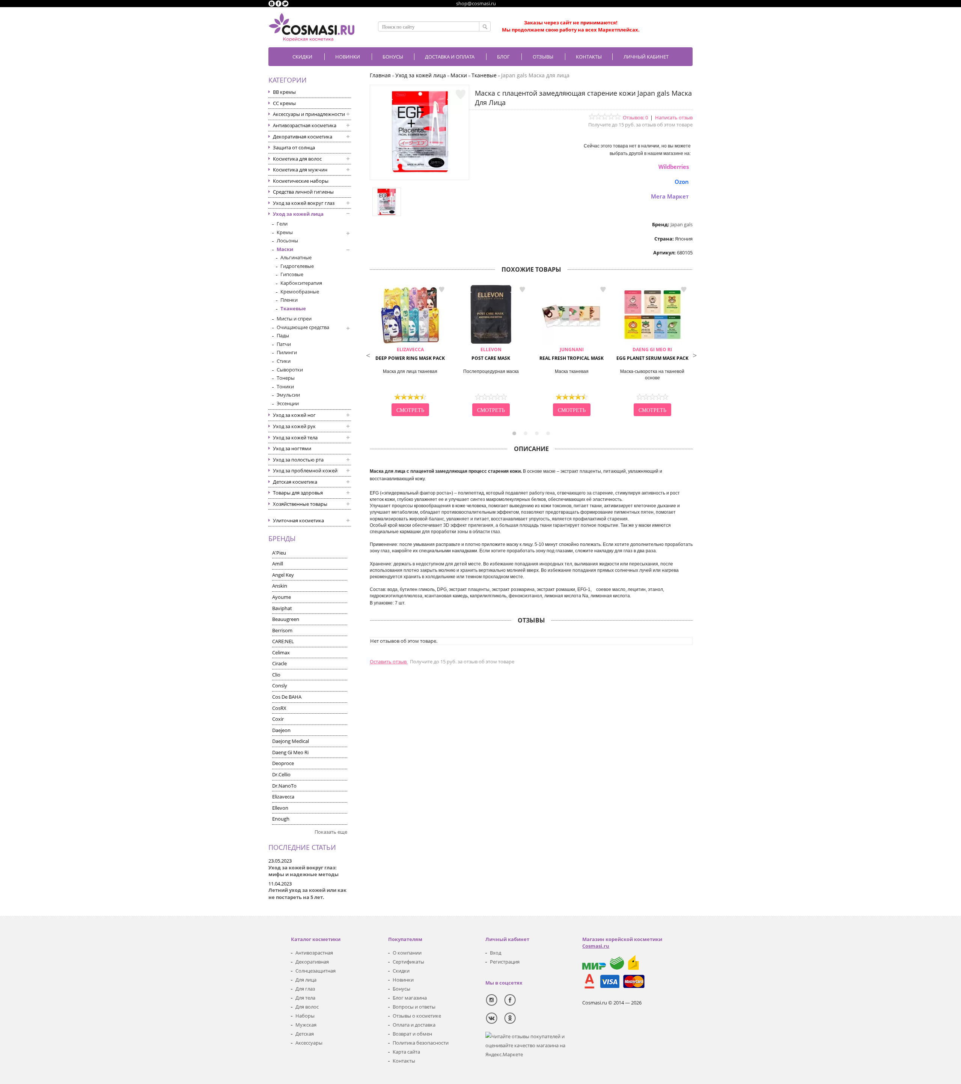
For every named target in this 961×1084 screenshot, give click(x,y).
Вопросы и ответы (414, 1006)
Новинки (347, 56)
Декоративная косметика (302, 136)
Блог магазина (410, 997)
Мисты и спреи (294, 318)
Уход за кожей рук (294, 426)
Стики (284, 361)
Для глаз (305, 988)
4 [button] (548, 433)
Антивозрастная (314, 952)
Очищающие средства (303, 327)
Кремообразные (299, 291)
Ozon (682, 181)
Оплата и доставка (414, 1024)
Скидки (302, 56)
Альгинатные (296, 257)
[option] (410, 351)
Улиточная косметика (298, 520)
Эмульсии (288, 394)
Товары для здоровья (298, 492)
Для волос (307, 1006)
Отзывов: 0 (635, 117)
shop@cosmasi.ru (476, 3)
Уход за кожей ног (294, 415)
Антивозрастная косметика (304, 125)
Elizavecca (283, 796)
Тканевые (293, 308)
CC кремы (284, 103)
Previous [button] (367, 354)
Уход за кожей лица (298, 213)
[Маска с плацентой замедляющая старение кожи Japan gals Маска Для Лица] (419, 172)
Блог (503, 56)
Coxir (278, 719)
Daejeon (281, 730)
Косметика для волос (297, 158)
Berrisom (282, 630)
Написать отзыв (674, 117)
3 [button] (537, 433)
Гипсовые (291, 274)
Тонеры (286, 377)
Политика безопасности (421, 1042)
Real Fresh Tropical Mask (571, 353)
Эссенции (288, 403)
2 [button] (525, 433)
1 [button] (514, 433)
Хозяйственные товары (300, 504)
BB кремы (284, 92)
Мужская (305, 1024)
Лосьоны (287, 240)
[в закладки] (460, 94)
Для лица (305, 979)
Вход (495, 952)
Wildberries (673, 166)
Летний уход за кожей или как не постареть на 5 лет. (307, 894)
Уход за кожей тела (295, 437)
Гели (282, 223)
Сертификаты (408, 961)
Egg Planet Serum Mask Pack (652, 353)
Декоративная (312, 961)
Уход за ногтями (292, 448)
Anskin (279, 585)
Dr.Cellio (281, 774)
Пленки (289, 299)
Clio (276, 674)
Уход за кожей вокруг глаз (303, 203)
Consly (279, 685)
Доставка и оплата (449, 56)
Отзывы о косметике (417, 1015)
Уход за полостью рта (298, 459)
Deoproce (283, 763)
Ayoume (281, 597)
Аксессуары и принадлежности (309, 114)
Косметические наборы (300, 180)
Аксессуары (308, 1042)
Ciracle (279, 663)
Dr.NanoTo (284, 785)
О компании (407, 952)
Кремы (285, 232)
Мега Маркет (670, 196)
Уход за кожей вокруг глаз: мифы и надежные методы (303, 871)
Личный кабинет (646, 56)
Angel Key (283, 574)
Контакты (589, 56)
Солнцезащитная (315, 970)
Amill (277, 563)
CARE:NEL (283, 641)
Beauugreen (285, 619)
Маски (285, 249)
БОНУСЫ (393, 56)
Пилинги (287, 352)
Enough (280, 818)
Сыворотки (290, 369)
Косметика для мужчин (300, 169)
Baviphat (282, 608)
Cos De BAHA (286, 696)
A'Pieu (279, 552)
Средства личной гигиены (303, 191)
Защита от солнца (294, 147)
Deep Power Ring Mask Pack (410, 353)
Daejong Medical (290, 741)
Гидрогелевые (297, 266)
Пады (283, 335)
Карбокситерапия (301, 283)
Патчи (284, 344)
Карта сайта (406, 1051)
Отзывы (543, 56)
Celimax (281, 652)
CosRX (279, 708)
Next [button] (694, 354)
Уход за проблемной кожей (305, 470)
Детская (304, 1033)
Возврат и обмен (412, 1033)
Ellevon (280, 807)
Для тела (305, 997)
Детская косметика (295, 481)
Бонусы (401, 988)
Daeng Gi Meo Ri (290, 752)
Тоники (285, 386)
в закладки (441, 290)
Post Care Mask (490, 353)
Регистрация (505, 961)
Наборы (305, 1015)
